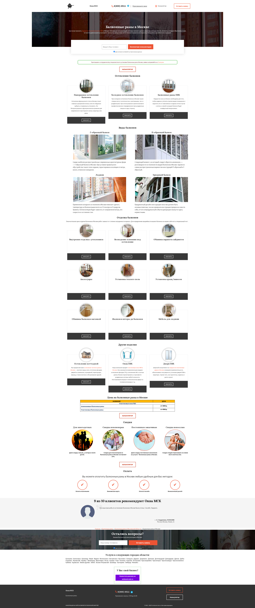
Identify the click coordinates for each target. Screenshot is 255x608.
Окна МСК (70, 590)
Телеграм (161, 62)
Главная (97, 529)
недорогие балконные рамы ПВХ (92, 31)
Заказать (86, 120)
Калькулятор (162, 6)
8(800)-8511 (120, 5)
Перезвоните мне (139, 6)
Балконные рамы (107, 529)
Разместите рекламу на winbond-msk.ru (127, 577)
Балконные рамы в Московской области (128, 529)
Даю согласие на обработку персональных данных (128, 52)
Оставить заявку (182, 6)
